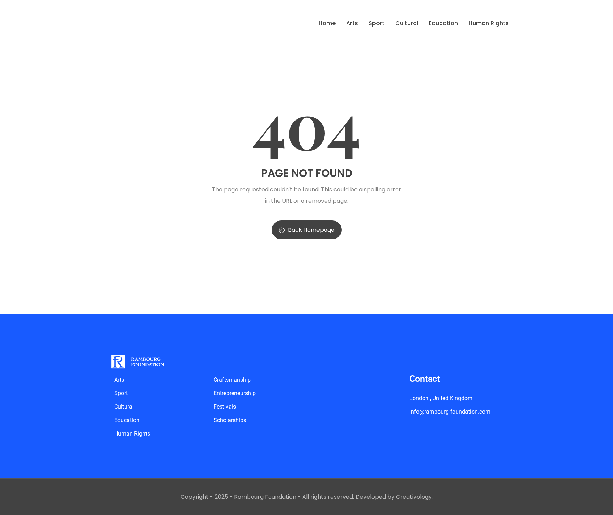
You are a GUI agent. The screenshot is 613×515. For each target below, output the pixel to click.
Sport (377, 23)
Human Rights (489, 23)
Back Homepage (311, 230)
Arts (352, 23)
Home (327, 23)
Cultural (406, 23)
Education (443, 23)
